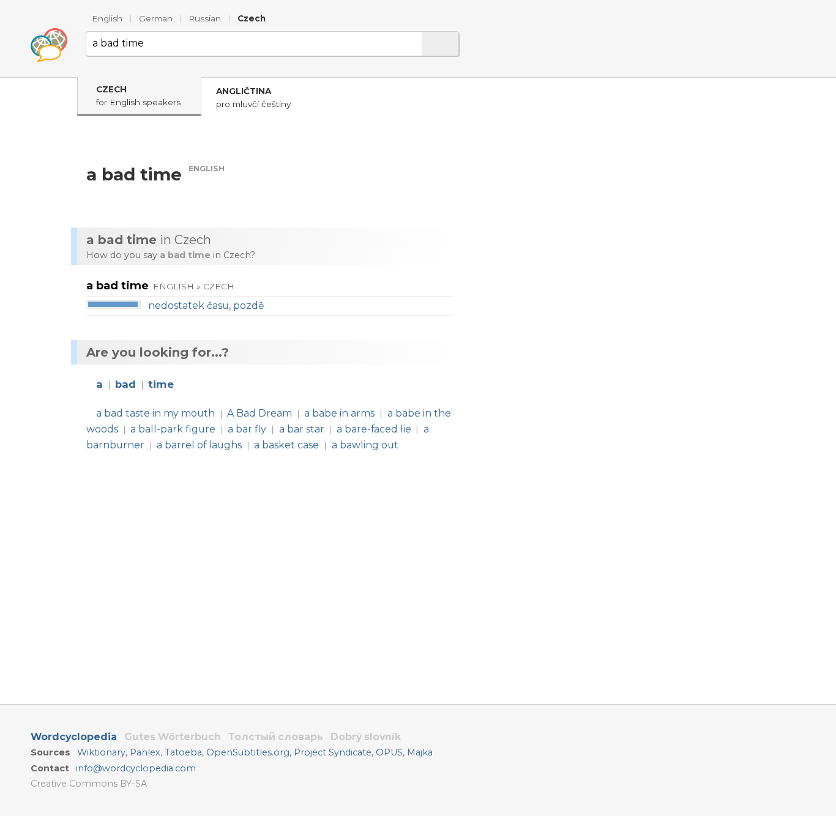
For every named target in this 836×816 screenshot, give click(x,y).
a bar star (301, 429)
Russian (204, 18)
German (156, 18)
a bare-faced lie (374, 429)
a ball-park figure (172, 429)
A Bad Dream (259, 413)
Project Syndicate (332, 752)
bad (125, 384)
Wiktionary (101, 752)
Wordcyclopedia (74, 737)
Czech (251, 18)
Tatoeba (183, 752)
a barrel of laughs (199, 445)
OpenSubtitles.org (247, 752)
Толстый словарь (275, 737)
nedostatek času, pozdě (206, 305)
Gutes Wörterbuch (172, 737)
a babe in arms (339, 413)
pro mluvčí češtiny (253, 97)
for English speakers (138, 95)
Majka (420, 752)
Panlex (145, 752)
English (107, 18)
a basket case (286, 445)
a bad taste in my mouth (155, 413)
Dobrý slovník (365, 737)
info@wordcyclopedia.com (136, 768)
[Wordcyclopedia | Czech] (49, 45)
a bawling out (365, 445)
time (161, 384)
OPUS (389, 752)
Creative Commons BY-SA (89, 783)
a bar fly (247, 429)
